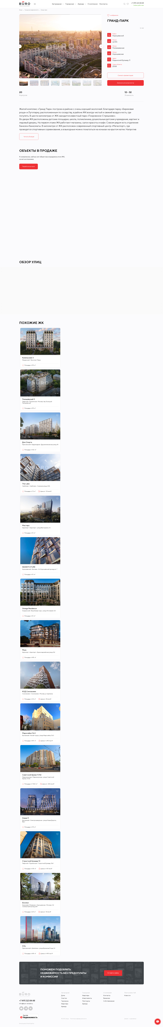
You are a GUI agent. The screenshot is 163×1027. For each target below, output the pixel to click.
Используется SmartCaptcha (26, 1023)
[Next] (101, 46)
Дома (63, 995)
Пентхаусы (86, 1001)
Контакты (104, 4)
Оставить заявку (113, 973)
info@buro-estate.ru (26, 1003)
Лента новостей (130, 993)
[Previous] (20, 46)
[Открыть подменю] (35, 4)
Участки (64, 998)
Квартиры (64, 1004)
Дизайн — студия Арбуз (130, 1018)
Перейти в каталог (28, 166)
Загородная (57, 4)
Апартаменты (87, 998)
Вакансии (106, 998)
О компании (93, 4)
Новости (127, 995)
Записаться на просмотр (125, 83)
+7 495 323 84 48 (27, 1000)
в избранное (114, 15)
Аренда (63, 1006)
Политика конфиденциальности (78, 1018)
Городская (69, 4)
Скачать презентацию (125, 75)
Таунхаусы (64, 1001)
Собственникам (108, 1001)
